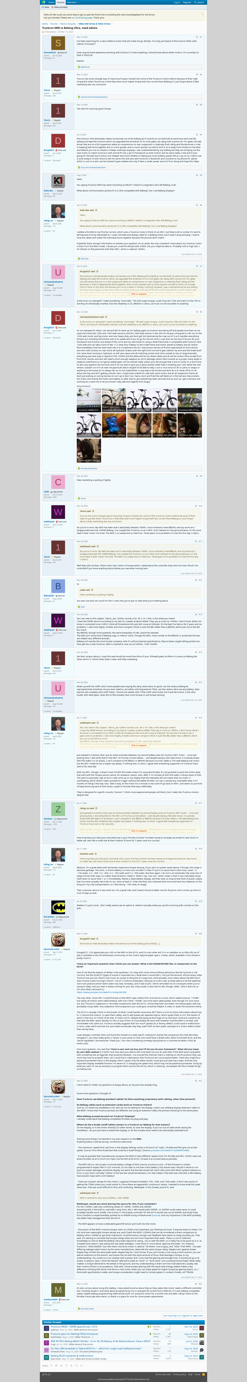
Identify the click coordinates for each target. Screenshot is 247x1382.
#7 (201, 266)
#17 (200, 803)
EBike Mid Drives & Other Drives (91, 1358)
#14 (200, 652)
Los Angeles (57, 295)
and (93, 97)
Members (71, 2)
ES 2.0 (47, 1374)
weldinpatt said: (88, 546)
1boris (195, 1329)
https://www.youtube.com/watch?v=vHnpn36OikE (102, 992)
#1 (201, 37)
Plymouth (56, 160)
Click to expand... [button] (139, 294)
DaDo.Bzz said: (87, 210)
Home (51, 2)
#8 (201, 312)
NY (54, 231)
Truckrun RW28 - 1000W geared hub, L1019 (74, 1326)
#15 (200, 682)
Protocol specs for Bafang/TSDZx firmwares (74, 1333)
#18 (200, 848)
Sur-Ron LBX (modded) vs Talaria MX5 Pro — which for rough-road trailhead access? (96, 1348)
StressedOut (50, 31)
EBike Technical (82, 1337)
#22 (200, 1284)
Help (190, 1374)
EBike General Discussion (86, 1329)
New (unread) (60, 7)
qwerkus (55, 1329)
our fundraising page (81, 17)
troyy (53, 1344)
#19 (200, 901)
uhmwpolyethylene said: (92, 317)
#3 (201, 104)
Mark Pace (56, 1358)
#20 (200, 933)
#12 (200, 580)
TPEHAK (194, 1344)
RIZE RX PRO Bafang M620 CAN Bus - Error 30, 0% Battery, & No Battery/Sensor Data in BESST (101, 1341)
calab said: (85, 590)
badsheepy (56, 1337)
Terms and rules (163, 1374)
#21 (200, 1080)
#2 (201, 74)
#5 (201, 175)
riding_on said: (87, 808)
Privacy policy (179, 1374)
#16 (200, 717)
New (46, 7)
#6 (201, 205)
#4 (201, 134)
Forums (60, 2)
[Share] (197, 37)
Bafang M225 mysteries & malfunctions (72, 1355)
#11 (200, 541)
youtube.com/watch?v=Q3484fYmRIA (169, 1150)
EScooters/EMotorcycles (91, 1351)
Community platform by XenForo (124, 1379)
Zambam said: (87, 853)
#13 (200, 614)
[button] (78, 2)
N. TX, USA (57, 959)
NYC (54, 829)
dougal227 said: (87, 271)
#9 (201, 476)
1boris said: (85, 511)
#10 (200, 506)
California (56, 927)
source (156, 1215)
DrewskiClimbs (58, 1351)
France (55, 1310)
